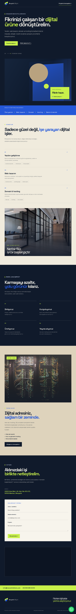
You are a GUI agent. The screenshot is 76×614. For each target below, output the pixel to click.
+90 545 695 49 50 (28, 588)
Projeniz (10, 522)
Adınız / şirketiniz (12, 506)
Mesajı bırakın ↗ (14, 536)
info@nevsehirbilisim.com (11, 588)
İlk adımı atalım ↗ (11, 43)
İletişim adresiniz (12, 514)
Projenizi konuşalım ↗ (65, 3)
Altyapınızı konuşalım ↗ (13, 444)
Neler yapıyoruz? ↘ (25, 43)
